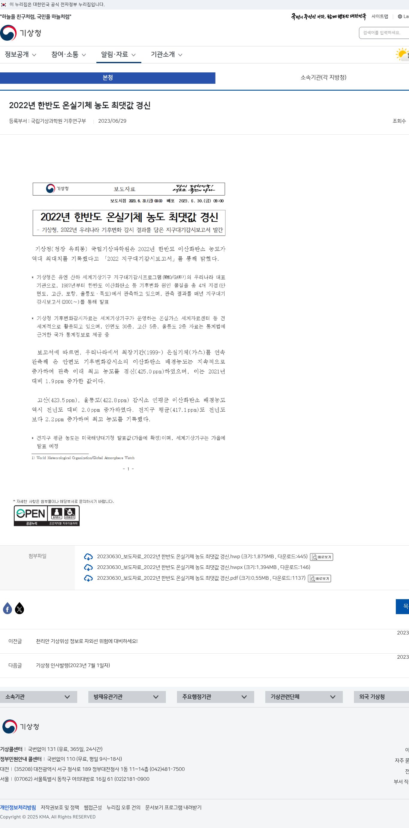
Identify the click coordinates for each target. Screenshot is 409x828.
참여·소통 (64, 54)
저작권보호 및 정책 (60, 807)
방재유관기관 (108, 697)
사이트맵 (380, 16)
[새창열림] (321, 556)
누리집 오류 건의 (123, 807)
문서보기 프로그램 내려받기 (173, 807)
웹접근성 (93, 807)
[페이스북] (7, 608)
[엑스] (19, 608)
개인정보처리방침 (18, 807)
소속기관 (15, 697)
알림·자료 (114, 54)
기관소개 (163, 54)
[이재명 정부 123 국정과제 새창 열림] (328, 16)
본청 (108, 77)
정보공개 (17, 54)
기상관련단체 (285, 697)
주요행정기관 (196, 697)
